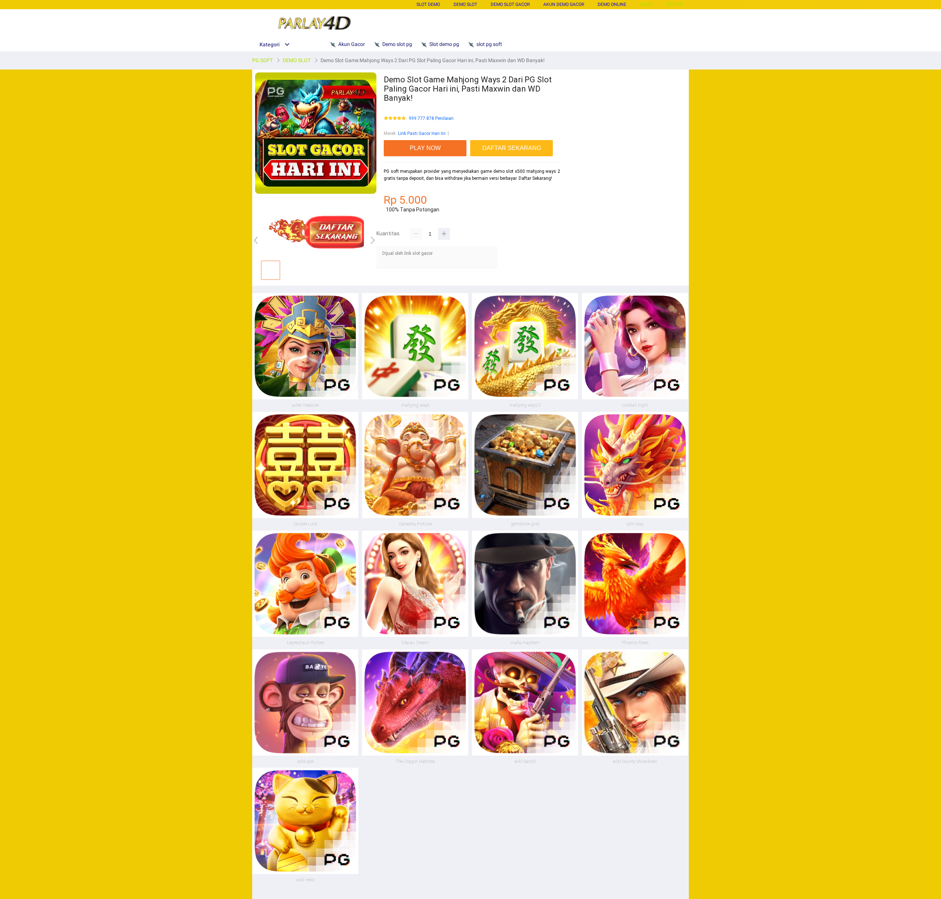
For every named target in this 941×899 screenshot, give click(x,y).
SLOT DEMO (428, 4)
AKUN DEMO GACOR (563, 4)
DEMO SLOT (465, 4)
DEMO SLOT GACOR (510, 4)
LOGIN (646, 4)
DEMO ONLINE (612, 4)
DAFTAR (674, 4)
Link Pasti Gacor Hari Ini (422, 133)
